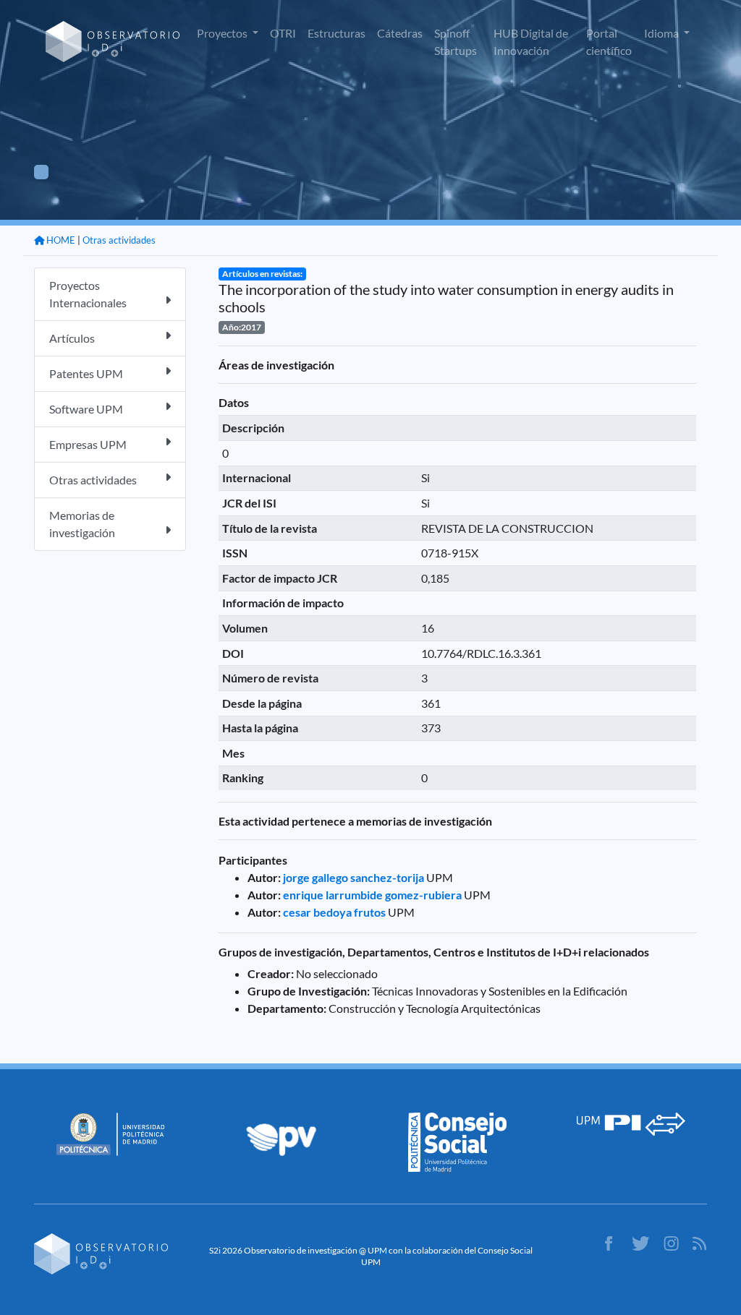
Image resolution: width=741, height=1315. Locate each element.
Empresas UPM (88, 444)
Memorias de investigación (82, 523)
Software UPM (86, 409)
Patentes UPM (86, 373)
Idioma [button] (662, 33)
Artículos (72, 338)
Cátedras (400, 33)
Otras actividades (119, 240)
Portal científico (609, 41)
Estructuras (336, 33)
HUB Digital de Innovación (531, 41)
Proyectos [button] (223, 33)
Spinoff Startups (455, 41)
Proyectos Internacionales (88, 293)
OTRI (283, 33)
